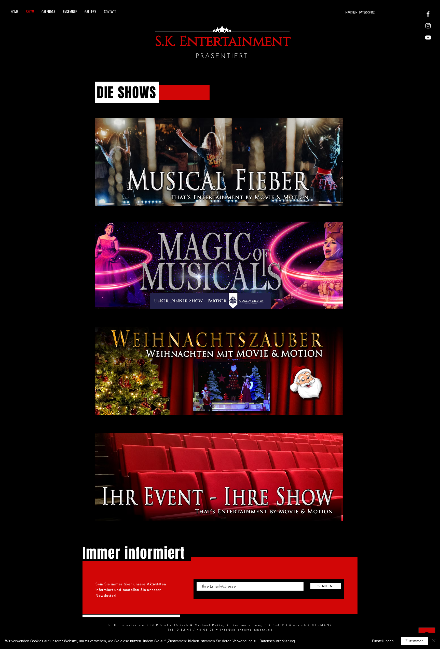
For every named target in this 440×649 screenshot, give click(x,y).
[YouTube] (428, 37)
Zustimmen (414, 640)
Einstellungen (383, 640)
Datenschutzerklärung (277, 640)
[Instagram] (428, 25)
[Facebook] (428, 14)
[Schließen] (434, 641)
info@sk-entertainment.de (246, 629)
